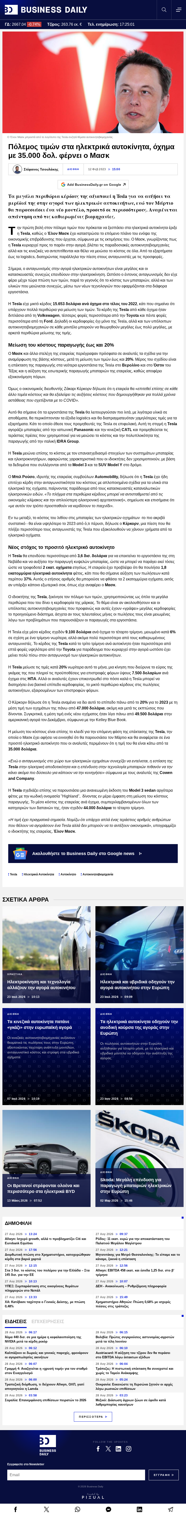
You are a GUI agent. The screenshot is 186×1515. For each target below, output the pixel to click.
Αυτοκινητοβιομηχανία (98, 874)
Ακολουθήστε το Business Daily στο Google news (83, 853)
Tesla (13, 874)
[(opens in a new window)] (15, 1509)
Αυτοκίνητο (68, 874)
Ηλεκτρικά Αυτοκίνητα (39, 874)
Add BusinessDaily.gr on (94, 185)
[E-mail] (170, 1509)
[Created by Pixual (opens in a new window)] (93, 1496)
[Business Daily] (46, 10)
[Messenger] (108, 1509)
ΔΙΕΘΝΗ (73, 169)
